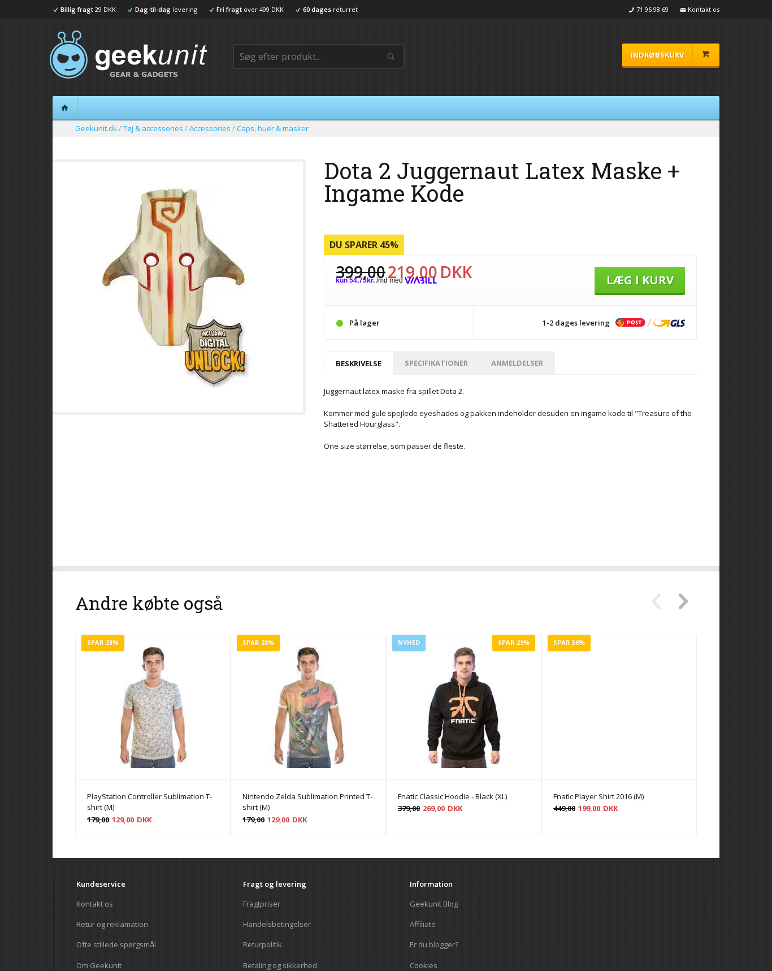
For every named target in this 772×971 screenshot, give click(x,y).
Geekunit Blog (434, 904)
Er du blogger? (434, 944)
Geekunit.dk (96, 128)
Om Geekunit (99, 965)
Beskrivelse (358, 363)
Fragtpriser (261, 904)
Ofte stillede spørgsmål (116, 944)
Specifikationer (436, 363)
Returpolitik (262, 944)
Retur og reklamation (112, 924)
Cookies (423, 965)
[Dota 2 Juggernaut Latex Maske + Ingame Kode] (177, 385)
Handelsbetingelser (277, 924)
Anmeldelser (517, 363)
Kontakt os (94, 904)
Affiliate (423, 924)
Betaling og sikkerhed (280, 965)
